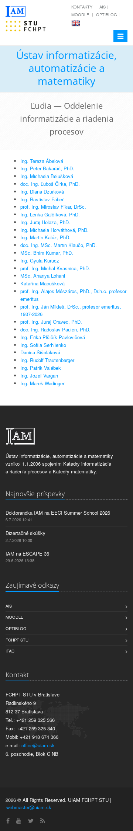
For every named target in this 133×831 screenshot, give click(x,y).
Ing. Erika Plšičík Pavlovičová (52, 337)
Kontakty (81, 7)
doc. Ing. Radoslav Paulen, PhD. (55, 329)
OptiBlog (106, 14)
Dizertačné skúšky (25, 532)
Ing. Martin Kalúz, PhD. (45, 237)
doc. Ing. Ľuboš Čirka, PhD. (50, 183)
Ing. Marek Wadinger (42, 383)
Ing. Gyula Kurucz (39, 260)
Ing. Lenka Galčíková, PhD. (50, 214)
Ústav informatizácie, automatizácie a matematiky (66, 68)
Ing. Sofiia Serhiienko (43, 344)
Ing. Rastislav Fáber (42, 199)
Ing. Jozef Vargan (39, 375)
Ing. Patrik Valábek (40, 367)
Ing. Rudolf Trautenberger (47, 360)
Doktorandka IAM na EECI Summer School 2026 (58, 512)
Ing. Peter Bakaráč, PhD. (47, 168)
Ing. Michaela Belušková (46, 176)
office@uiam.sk (38, 745)
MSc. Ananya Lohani (42, 275)
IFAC (10, 651)
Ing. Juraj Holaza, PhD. (45, 222)
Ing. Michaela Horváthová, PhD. (54, 229)
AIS (102, 7)
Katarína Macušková (42, 283)
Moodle (80, 14)
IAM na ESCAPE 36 (27, 553)
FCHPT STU (17, 640)
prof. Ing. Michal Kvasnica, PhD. (55, 268)
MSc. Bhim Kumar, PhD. (46, 252)
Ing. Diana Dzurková (42, 191)
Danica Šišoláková (40, 352)
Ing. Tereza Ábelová (41, 160)
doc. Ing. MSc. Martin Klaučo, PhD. (58, 244)
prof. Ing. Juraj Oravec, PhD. (51, 321)
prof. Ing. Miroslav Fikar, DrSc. (53, 206)
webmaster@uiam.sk (28, 807)
